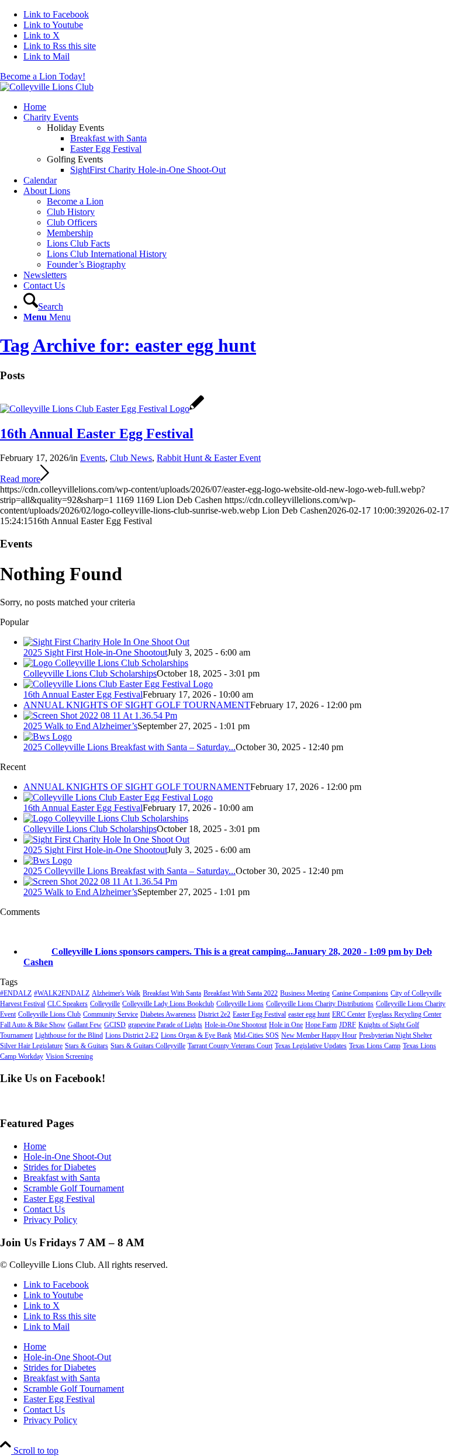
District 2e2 (214, 1014)
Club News (131, 458)
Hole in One (286, 1025)
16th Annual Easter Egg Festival (97, 433)
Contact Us (44, 1209)
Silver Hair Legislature (31, 1046)
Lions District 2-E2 (131, 1035)
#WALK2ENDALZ (61, 993)
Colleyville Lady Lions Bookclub (168, 1004)
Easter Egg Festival (259, 1014)
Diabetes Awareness (168, 1014)
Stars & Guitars (86, 1046)
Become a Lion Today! (42, 76)
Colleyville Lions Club (49, 1014)
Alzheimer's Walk (116, 993)
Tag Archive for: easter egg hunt (128, 345)
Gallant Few (85, 1025)
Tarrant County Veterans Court (230, 1046)
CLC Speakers (67, 1004)
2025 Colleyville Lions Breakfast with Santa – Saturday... (129, 747)
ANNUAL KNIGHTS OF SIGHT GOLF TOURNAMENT (136, 705)
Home (34, 1146)
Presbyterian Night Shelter (395, 1035)
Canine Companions (360, 993)
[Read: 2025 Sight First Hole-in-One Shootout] (106, 642)
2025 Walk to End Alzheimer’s (80, 726)
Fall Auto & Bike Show (32, 1025)
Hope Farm (321, 1025)
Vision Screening (69, 1056)
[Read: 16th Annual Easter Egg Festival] (118, 684)
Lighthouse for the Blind (69, 1035)
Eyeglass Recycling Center (404, 1014)
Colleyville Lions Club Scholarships (90, 673)
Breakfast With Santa (172, 993)
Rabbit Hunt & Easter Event (209, 458)
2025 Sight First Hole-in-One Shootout (95, 652)
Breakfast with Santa (61, 1178)
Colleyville (105, 1004)
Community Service (110, 1014)
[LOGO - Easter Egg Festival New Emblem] (102, 409)
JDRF (347, 1025)
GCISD (115, 1025)
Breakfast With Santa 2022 (240, 993)
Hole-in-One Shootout (236, 1025)
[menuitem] (236, 107)
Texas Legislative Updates (311, 1046)
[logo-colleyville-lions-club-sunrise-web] (47, 87)
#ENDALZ (16, 993)
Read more (20, 479)
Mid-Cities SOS (256, 1035)
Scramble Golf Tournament (73, 1188)
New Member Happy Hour (319, 1035)
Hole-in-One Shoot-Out (67, 1157)
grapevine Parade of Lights (165, 1025)
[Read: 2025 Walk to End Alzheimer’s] (100, 715)
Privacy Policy (50, 1220)
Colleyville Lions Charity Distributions (320, 1004)
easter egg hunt (309, 1014)
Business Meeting (305, 993)
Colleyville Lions (240, 1004)
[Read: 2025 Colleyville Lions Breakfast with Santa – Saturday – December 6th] (47, 736)
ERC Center (348, 1014)
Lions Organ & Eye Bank (196, 1035)
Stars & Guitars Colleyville (147, 1046)
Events (92, 458)
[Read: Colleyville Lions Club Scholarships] (105, 663)
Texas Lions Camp (374, 1046)
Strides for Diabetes (59, 1167)
